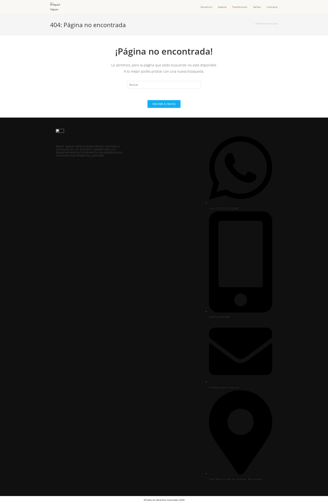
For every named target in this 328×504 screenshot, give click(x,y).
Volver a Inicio (164, 104)
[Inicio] (251, 23)
